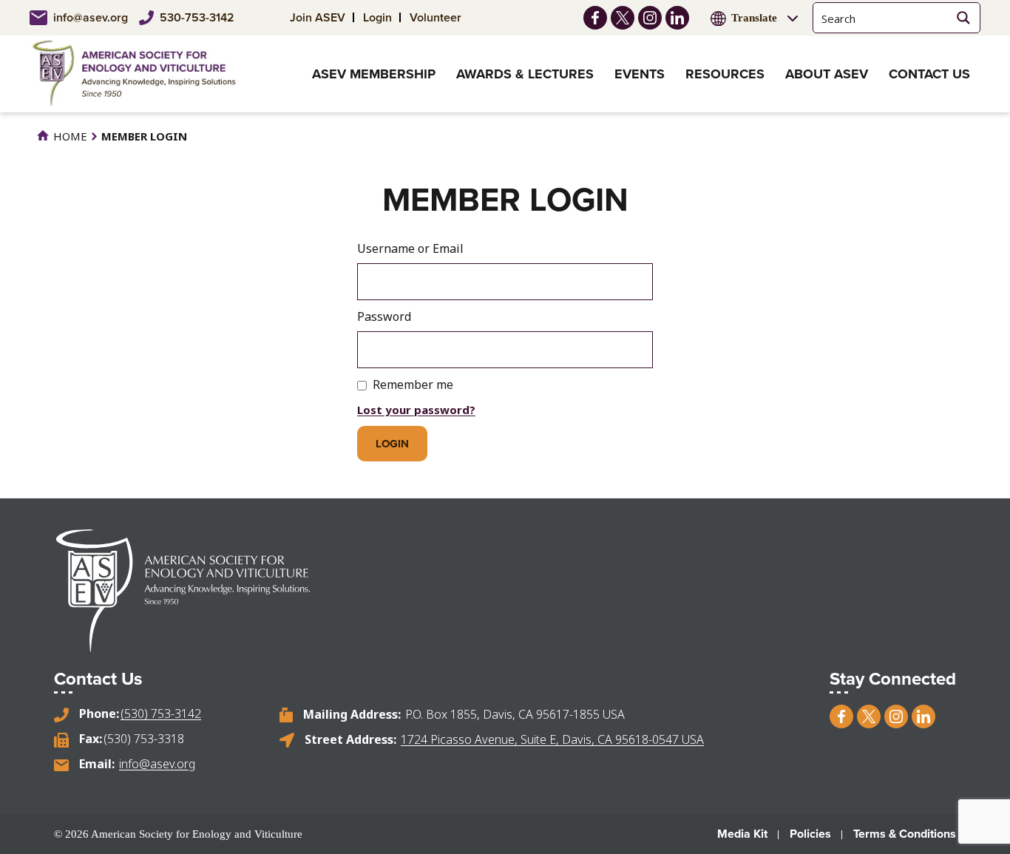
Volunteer (435, 17)
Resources (725, 74)
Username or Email (410, 248)
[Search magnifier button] (963, 18)
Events (639, 74)
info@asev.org (90, 17)
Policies (810, 833)
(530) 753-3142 (161, 713)
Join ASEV (317, 17)
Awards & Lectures (525, 74)
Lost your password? (416, 409)
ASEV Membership (373, 74)
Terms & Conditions (904, 833)
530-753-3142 (197, 17)
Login (377, 17)
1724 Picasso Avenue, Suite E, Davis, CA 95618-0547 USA (552, 739)
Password (384, 316)
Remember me (413, 384)
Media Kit (742, 833)
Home (68, 136)
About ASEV (826, 74)
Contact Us (929, 74)
